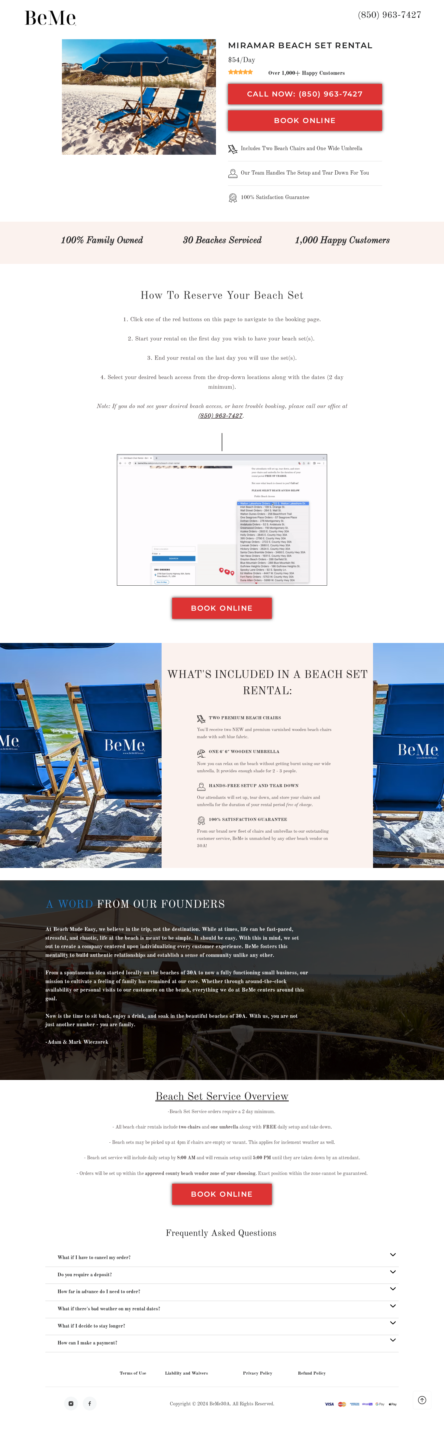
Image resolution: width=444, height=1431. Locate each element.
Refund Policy (312, 1373)
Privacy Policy (257, 1373)
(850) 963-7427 (389, 15)
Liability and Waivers (186, 1373)
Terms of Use (133, 1373)
